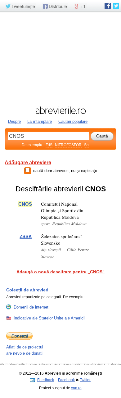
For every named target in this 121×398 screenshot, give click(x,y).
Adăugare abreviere (28, 162)
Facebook (66, 380)
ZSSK (26, 236)
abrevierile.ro (60, 110)
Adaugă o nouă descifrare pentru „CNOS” (60, 271)
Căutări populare (72, 121)
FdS (49, 145)
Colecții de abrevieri (27, 289)
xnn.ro (76, 388)
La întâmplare (39, 121)
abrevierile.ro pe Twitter (116, 6)
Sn (86, 145)
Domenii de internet (31, 307)
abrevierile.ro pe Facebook (108, 6)
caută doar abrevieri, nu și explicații (65, 170)
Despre (14, 121)
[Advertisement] (60, 58)
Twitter (85, 380)
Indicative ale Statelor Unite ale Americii (49, 318)
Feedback (45, 380)
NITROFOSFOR (68, 145)
